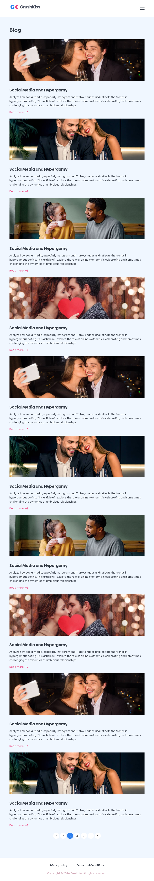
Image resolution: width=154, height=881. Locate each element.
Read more (16, 112)
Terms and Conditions (90, 865)
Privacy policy (58, 865)
